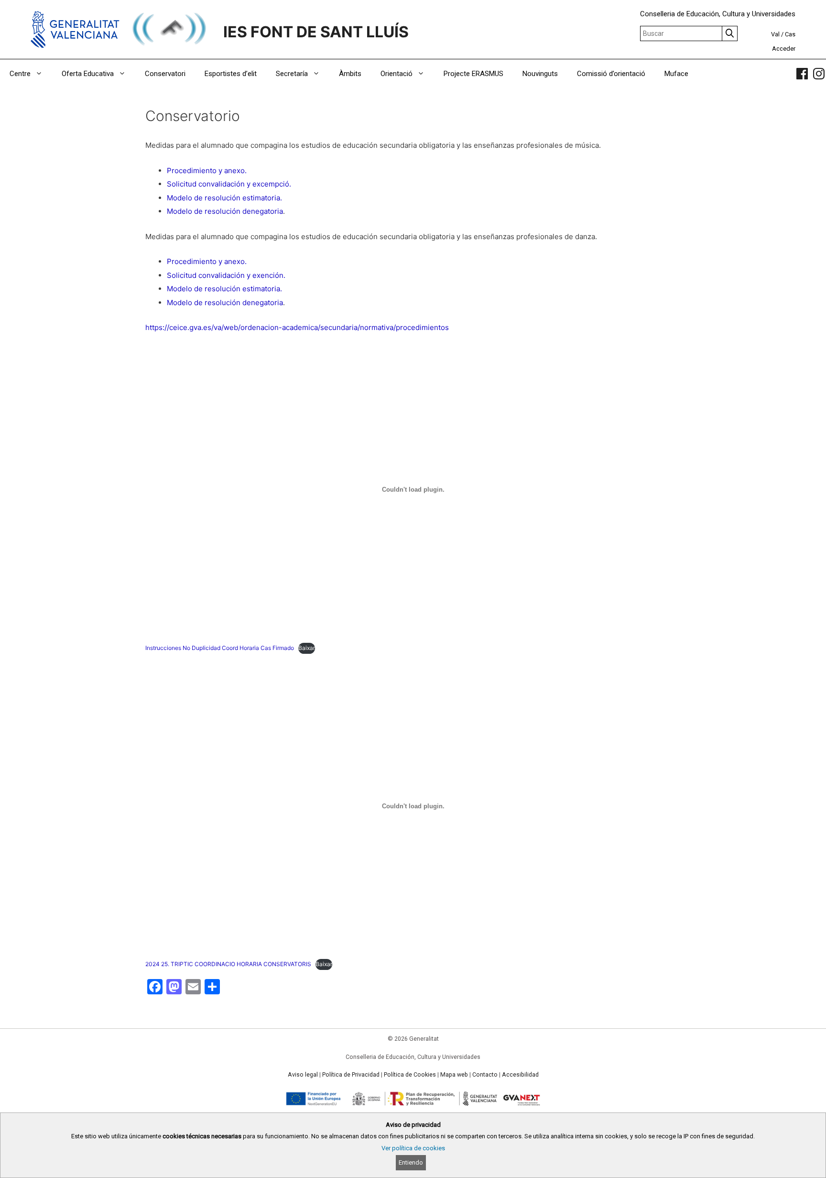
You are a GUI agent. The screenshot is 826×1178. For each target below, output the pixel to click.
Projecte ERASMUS (473, 73)
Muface (676, 73)
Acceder (783, 48)
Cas (790, 34)
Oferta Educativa (88, 73)
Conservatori (165, 73)
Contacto (485, 1074)
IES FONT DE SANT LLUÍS (316, 31)
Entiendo (411, 1162)
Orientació (396, 73)
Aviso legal (303, 1074)
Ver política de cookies (413, 1148)
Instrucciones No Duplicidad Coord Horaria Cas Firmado (219, 647)
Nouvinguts (540, 73)
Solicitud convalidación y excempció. (229, 183)
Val (775, 34)
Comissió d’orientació (611, 73)
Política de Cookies (410, 1074)
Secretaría (292, 73)
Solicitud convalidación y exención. (226, 275)
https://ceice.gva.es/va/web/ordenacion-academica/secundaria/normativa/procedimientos (297, 327)
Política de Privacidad (351, 1074)
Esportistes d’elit (231, 73)
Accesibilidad (520, 1074)
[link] (802, 73)
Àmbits (350, 73)
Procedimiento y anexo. (207, 170)
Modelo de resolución (204, 197)
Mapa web (454, 1074)
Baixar (306, 647)
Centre (20, 73)
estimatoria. (262, 197)
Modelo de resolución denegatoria (225, 211)
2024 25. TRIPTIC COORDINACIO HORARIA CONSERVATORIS (228, 964)
